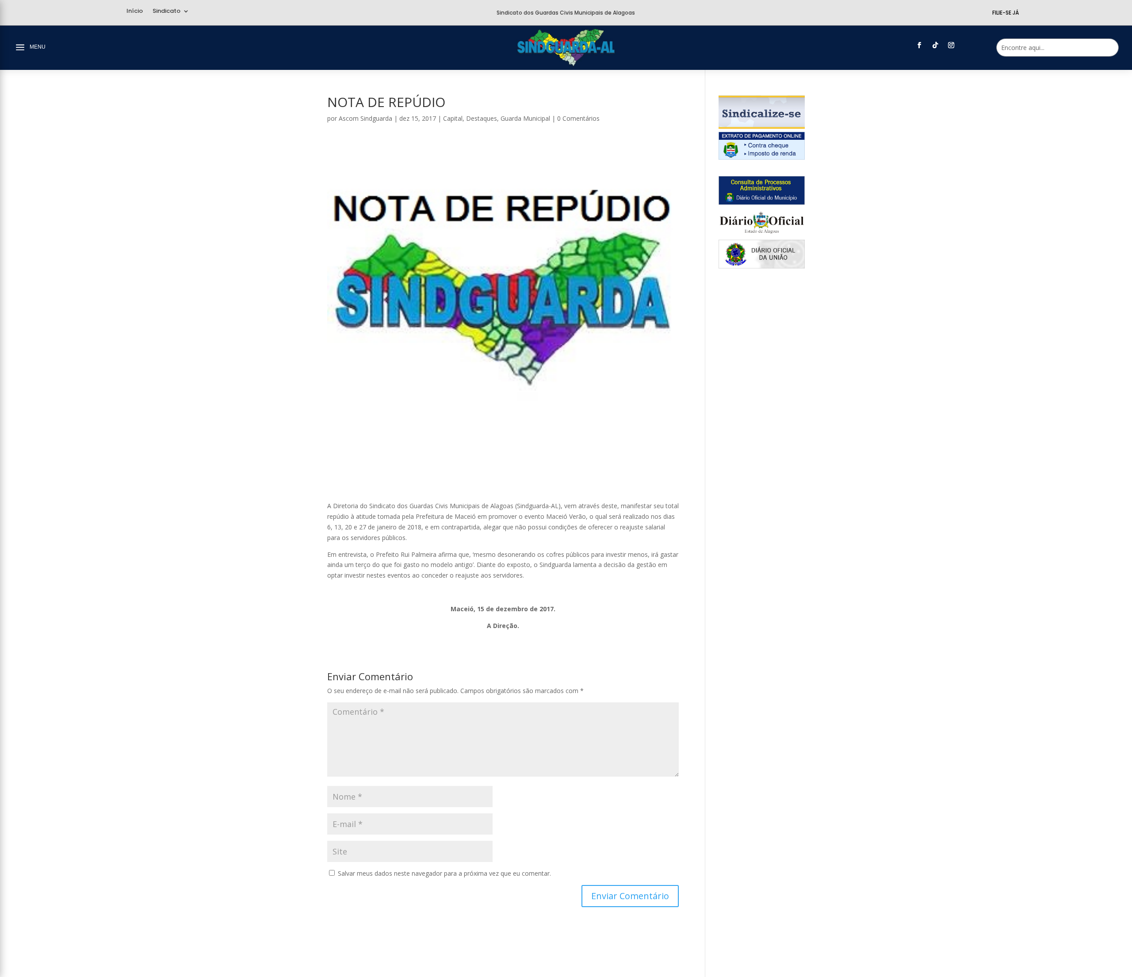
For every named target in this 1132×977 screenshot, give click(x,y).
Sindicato (166, 11)
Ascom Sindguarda (365, 118)
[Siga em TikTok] (935, 45)
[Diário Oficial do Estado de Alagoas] (762, 234)
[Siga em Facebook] (919, 45)
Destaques (481, 118)
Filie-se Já (1005, 12)
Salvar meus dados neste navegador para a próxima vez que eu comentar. (444, 873)
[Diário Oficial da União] (762, 266)
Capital (453, 118)
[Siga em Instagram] (951, 45)
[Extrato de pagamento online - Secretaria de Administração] (762, 157)
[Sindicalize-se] (762, 126)
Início (134, 11)
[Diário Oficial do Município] (762, 202)
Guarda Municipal (525, 118)
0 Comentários (578, 118)
